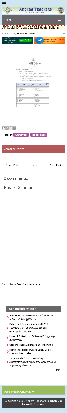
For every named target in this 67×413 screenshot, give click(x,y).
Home (34, 165)
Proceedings (39, 134)
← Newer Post (10, 165)
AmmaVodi (21, 134)
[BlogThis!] (7, 128)
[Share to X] (11, 128)
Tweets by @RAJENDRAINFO (18, 391)
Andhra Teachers (26, 33)
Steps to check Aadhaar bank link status (31, 344)
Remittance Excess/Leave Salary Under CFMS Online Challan (30, 351)
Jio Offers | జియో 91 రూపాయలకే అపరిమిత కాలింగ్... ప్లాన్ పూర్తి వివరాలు (31, 317)
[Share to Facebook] (14, 128)
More (58, 370)
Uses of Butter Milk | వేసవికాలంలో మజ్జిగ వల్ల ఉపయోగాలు (32, 338)
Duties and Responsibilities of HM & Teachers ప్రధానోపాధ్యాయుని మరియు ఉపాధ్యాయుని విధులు (28, 328)
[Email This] (4, 128)
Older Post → (57, 165)
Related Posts (14, 149)
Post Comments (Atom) (29, 284)
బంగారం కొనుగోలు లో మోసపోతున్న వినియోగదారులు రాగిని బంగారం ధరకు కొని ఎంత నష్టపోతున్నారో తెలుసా (32, 362)
